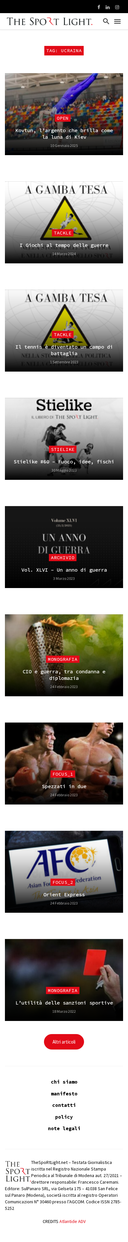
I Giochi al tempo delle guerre (64, 245)
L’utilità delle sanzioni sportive (64, 1003)
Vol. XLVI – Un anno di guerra (64, 570)
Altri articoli (64, 1042)
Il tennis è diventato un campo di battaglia (64, 350)
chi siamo (64, 1082)
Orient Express (64, 894)
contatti (64, 1105)
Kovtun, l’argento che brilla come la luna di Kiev (64, 133)
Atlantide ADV (72, 1221)
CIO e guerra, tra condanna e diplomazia (64, 674)
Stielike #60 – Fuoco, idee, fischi (64, 461)
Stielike (63, 449)
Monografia (62, 659)
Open (63, 118)
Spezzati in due (64, 786)
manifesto (64, 1093)
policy (64, 1117)
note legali (64, 1128)
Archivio (63, 557)
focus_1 (63, 774)
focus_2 (63, 882)
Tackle (63, 233)
